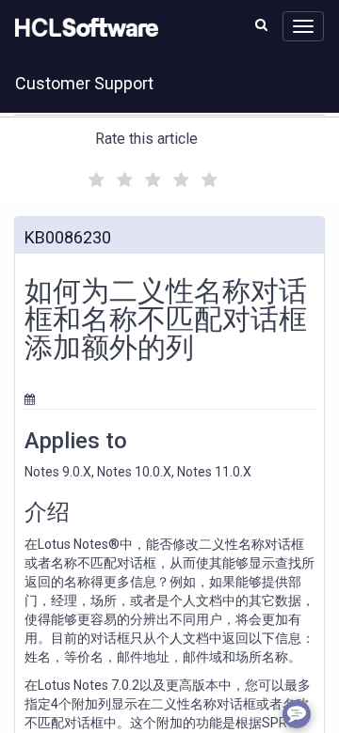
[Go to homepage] (83, 28)
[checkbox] (94, 175)
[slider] (150, 177)
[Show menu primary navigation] (303, 26)
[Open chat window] (296, 714)
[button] (261, 24)
